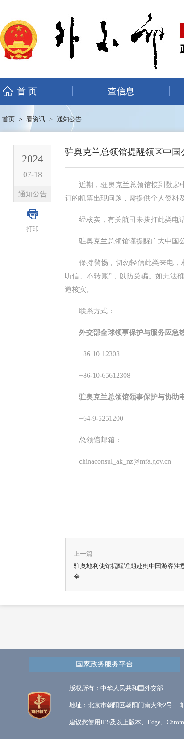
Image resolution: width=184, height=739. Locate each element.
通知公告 (69, 119)
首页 (8, 119)
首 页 (27, 91)
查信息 (121, 91)
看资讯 (35, 119)
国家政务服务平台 (104, 664)
